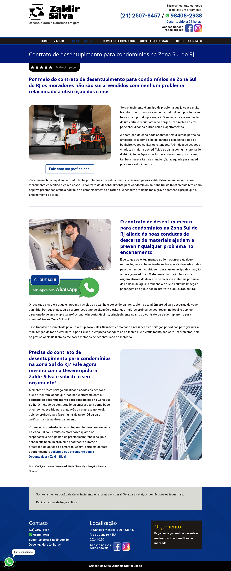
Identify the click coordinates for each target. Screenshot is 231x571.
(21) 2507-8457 (39, 530)
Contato (195, 41)
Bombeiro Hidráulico (119, 41)
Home (45, 41)
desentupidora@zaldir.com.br (49, 539)
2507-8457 (140, 15)
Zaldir (59, 41)
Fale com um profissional (69, 169)
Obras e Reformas (154, 41)
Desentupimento (82, 41)
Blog (180, 41)
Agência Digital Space (127, 566)
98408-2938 (185, 15)
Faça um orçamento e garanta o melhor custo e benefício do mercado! (176, 538)
